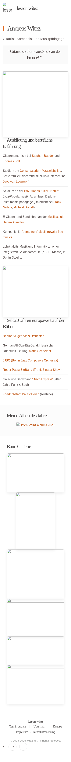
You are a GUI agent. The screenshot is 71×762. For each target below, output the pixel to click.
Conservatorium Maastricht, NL (40, 170)
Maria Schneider (40, 351)
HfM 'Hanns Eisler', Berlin (41, 191)
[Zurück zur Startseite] (7, 8)
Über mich (39, 726)
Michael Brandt (23, 207)
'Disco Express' (42, 379)
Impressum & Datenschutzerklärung (35, 732)
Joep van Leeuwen (15, 181)
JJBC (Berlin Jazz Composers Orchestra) (30, 360)
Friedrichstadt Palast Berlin (21, 394)
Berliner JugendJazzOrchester (23, 336)
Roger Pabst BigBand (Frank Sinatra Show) (32, 369)
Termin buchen (17, 726)
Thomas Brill (11, 161)
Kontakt (57, 726)
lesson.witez (35, 721)
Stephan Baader (43, 155)
